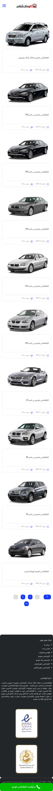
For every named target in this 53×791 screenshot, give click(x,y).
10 (26, 603)
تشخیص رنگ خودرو (43, 660)
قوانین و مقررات (44, 652)
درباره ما (47, 645)
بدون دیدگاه (25, 69)
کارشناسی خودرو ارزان (42, 664)
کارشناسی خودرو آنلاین (42, 667)
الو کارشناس (7, 781)
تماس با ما (46, 648)
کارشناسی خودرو (44, 656)
